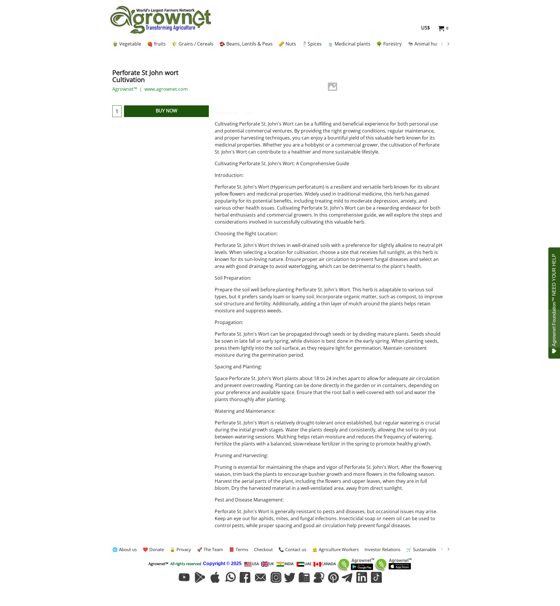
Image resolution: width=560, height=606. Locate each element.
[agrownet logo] (160, 19)
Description (226, 113)
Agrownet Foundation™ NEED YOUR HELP (554, 300)
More (249, 113)
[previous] (442, 44)
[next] (448, 44)
